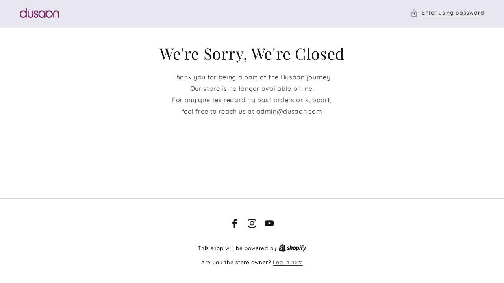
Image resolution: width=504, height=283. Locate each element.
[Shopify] (292, 248)
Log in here (288, 262)
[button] (447, 13)
